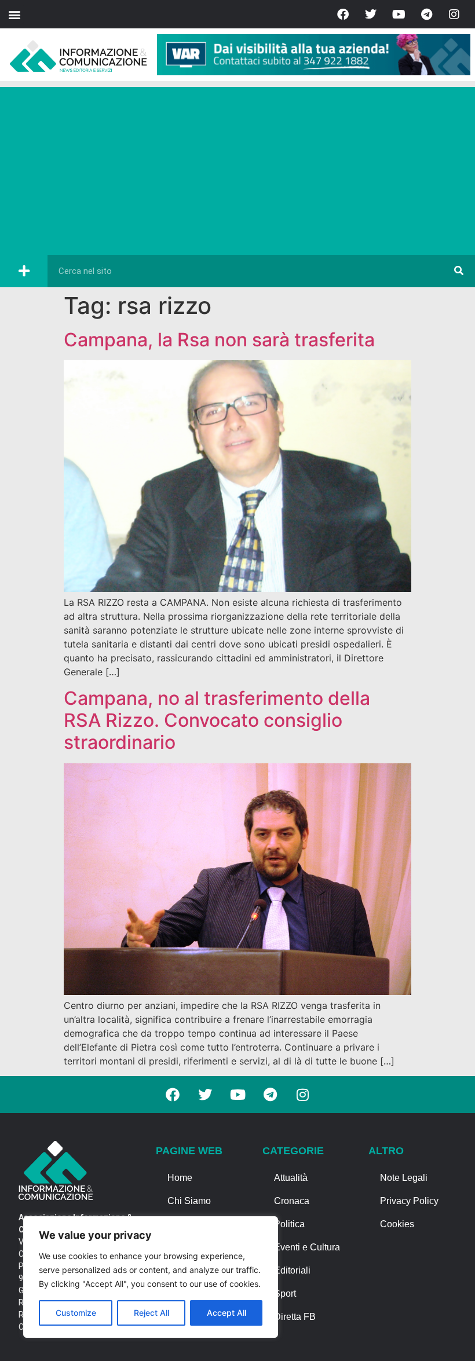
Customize (76, 1313)
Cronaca (291, 1201)
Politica (289, 1224)
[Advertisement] (237, 168)
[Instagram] (454, 14)
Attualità (291, 1178)
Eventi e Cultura (307, 1247)
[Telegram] (426, 14)
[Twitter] (370, 14)
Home (179, 1178)
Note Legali (403, 1178)
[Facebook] (343, 14)
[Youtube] (398, 14)
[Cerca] (459, 271)
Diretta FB (295, 1317)
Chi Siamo (189, 1201)
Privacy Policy (409, 1201)
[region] (150, 1277)
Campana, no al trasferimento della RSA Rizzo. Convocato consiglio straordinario (217, 720)
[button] (14, 14)
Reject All (151, 1313)
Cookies (397, 1224)
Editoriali (292, 1270)
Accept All (226, 1313)
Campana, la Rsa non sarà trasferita (219, 339)
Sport (285, 1293)
